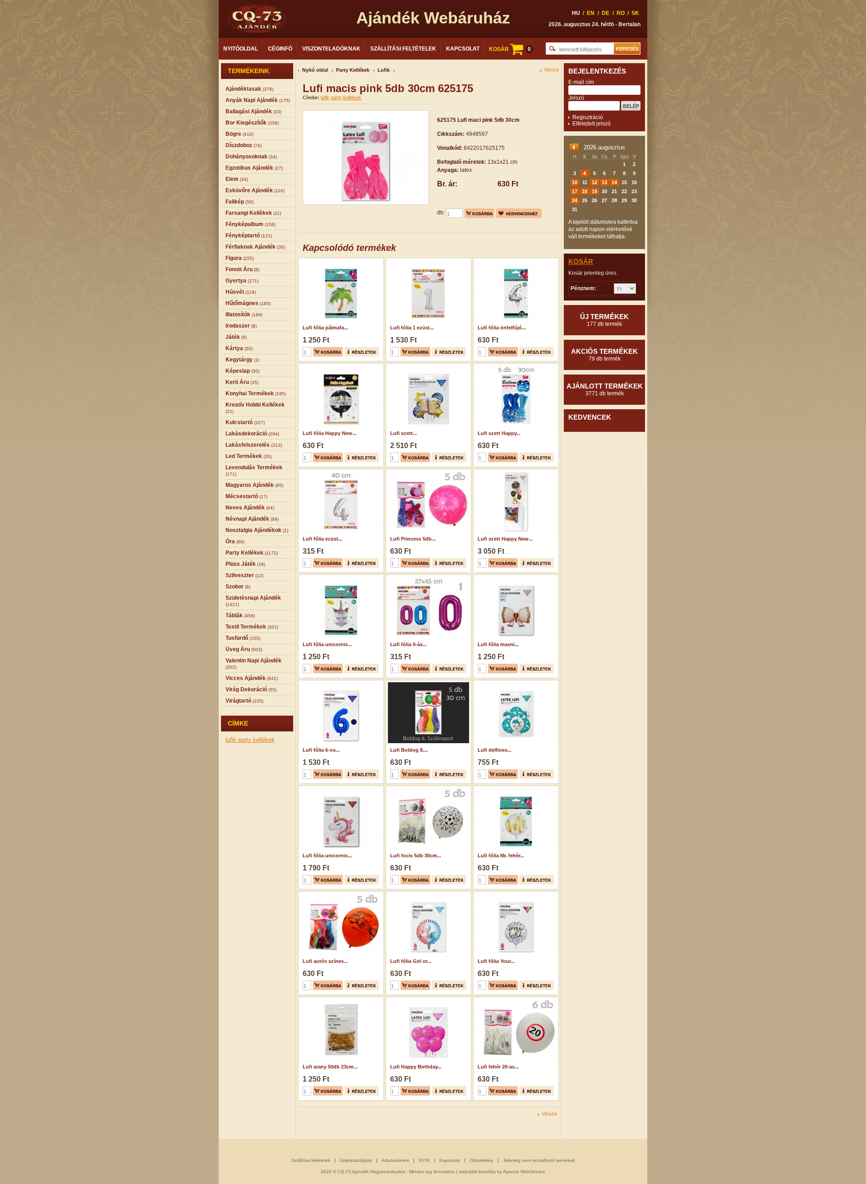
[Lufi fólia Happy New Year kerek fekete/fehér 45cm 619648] (340, 366)
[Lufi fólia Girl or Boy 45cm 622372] (427, 894)
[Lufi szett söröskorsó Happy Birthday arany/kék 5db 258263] (427, 366)
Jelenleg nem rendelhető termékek (539, 1160)
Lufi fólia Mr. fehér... (501, 855)
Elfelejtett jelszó (591, 123)
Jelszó (576, 98)
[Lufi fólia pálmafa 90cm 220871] (340, 261)
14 (614, 182)
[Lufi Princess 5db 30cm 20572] (427, 472)
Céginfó (280, 49)
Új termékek (604, 320)
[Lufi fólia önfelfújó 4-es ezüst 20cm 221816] (515, 261)
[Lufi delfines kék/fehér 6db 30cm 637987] (515, 683)
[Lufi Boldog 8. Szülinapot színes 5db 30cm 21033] (427, 683)
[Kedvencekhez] (519, 213)
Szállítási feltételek (403, 49)
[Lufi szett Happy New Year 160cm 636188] (515, 472)
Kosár (580, 261)
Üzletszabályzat (356, 1160)
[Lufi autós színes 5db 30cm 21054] (340, 894)
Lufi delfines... (494, 750)
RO (621, 13)
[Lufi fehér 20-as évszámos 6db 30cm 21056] (515, 1000)
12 (594, 182)
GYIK (424, 1160)
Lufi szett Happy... (499, 433)
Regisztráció (587, 117)
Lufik (384, 70)
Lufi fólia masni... (498, 644)
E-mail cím (581, 82)
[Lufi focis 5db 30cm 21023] (427, 789)
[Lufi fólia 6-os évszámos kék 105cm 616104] (340, 683)
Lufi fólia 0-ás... (408, 644)
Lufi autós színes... (325, 961)
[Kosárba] (479, 213)
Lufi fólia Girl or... (410, 961)
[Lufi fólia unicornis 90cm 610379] (340, 577)
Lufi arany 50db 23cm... (330, 1066)
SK (635, 13)
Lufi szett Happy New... (505, 538)
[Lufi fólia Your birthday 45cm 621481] (515, 894)
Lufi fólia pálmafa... (325, 327)
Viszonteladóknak (331, 49)
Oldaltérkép (481, 1160)
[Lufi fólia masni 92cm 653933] (515, 577)
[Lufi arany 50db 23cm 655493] (340, 1000)
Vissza (551, 69)
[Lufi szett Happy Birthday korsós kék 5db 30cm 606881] (515, 366)
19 (594, 191)
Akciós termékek (604, 354)
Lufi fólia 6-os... (321, 750)
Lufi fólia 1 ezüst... (412, 327)
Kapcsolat (462, 49)
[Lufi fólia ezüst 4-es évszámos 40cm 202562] (340, 472)
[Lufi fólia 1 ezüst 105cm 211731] (427, 261)
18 (584, 191)
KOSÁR (510, 49)
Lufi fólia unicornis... (327, 644)
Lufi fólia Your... (496, 961)
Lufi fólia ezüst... (322, 538)
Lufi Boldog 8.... (409, 750)
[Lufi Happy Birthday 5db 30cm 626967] (427, 1000)
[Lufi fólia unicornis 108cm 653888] (340, 789)
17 (574, 191)
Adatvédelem (395, 1160)
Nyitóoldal (240, 49)
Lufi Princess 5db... (413, 538)
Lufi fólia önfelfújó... (502, 327)
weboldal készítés (477, 1171)
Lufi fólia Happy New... (329, 433)
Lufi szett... (403, 433)
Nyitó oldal (315, 70)
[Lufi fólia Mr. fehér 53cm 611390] (515, 789)
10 (574, 182)
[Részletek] (362, 351)
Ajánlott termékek (605, 389)
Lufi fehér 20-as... (498, 1066)
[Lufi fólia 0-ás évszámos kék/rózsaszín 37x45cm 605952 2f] (427, 577)
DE (605, 13)
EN (590, 13)
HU (576, 13)
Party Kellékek (352, 70)
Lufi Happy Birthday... (416, 1066)
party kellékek (256, 739)
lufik (232, 739)
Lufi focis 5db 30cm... (415, 855)
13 (604, 182)
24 (574, 200)
